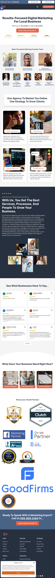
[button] (34, 562)
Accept (18, 573)
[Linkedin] (42, 576)
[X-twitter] (38, 576)
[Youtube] (40, 576)
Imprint (26, 575)
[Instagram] (36, 576)
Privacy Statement (20, 575)
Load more (27, 343)
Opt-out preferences (13, 575)
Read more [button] (5, 321)
